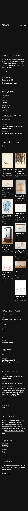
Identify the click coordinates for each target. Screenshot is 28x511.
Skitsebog (5, 446)
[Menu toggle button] (25, 25)
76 (3, 121)
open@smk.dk (6, 474)
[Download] (3, 71)
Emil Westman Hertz (7, 116)
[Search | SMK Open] (7, 25)
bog (3, 452)
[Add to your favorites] (6, 71)
